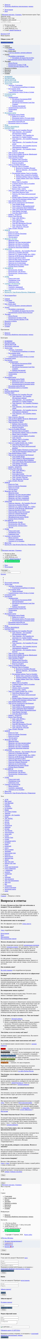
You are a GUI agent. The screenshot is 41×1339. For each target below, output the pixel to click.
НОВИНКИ (8, 76)
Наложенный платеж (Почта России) (20, 59)
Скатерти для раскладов (12, 283)
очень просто (26, 924)
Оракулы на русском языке (17, 263)
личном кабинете (23, 1084)
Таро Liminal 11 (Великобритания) (23, 206)
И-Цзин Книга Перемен (16, 266)
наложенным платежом (31, 945)
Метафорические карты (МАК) (18, 264)
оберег (7, 860)
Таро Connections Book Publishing (23, 207)
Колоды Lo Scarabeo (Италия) (25, 168)
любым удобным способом (13, 1171)
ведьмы (7, 829)
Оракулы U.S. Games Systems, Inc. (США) (21, 254)
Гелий (6, 817)
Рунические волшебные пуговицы (23, 87)
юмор (6, 891)
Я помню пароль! (6, 1302)
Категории (4, 570)
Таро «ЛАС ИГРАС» (19, 218)
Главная (7, 46)
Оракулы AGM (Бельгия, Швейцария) (20, 256)
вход (26, 1258)
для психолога (9, 832)
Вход (6, 11)
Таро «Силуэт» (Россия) (16, 152)
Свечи (10, 111)
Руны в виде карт (14, 278)
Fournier (7, 805)
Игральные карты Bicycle (16, 121)
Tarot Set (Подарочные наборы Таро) (24, 199)
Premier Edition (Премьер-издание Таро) (25, 197)
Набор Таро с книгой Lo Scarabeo (27, 175)
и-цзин (7, 839)
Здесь (2, 930)
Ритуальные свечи (14, 88)
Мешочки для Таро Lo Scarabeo (18, 244)
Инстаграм (4, 1111)
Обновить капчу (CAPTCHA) (10, 1330)
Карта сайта (28, 1234)
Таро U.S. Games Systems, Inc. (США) (20, 190)
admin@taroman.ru (15, 30)
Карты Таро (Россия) (15, 216)
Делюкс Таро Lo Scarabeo (20, 187)
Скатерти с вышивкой (15, 287)
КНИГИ (7, 230)
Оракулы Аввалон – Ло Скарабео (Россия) (22, 251)
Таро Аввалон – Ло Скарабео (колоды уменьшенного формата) (24, 146)
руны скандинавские (11, 867)
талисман (8, 877)
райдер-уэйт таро (10, 863)
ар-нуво (7, 823)
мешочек (7, 855)
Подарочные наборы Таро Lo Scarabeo (24, 173)
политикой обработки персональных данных (15, 1269)
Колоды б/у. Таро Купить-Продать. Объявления (20, 292)
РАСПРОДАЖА (10, 78)
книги (7, 848)
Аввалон (7, 813)
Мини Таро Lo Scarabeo (20, 182)
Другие (10, 275)
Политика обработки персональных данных (19, 6)
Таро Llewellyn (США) (15, 157)
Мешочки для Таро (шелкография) (19, 242)
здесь (2, 1102)
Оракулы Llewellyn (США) (17, 258)
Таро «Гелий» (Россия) (15, 228)
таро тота (8, 882)
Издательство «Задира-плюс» (17, 273)
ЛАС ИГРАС (9, 818)
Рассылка (8, 71)
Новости (7, 4)
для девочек (8, 830)
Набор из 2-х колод (18, 116)
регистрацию (25, 1280)
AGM (6, 799)
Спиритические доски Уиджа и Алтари (21, 92)
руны (6, 865)
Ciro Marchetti (9, 803)
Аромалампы (12, 109)
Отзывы (7, 73)
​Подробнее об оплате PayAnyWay (23, 58)
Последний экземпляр (12, 82)
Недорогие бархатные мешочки (18, 247)
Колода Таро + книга (19, 189)
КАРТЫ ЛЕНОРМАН (12, 126)
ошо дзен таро (9, 861)
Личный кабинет (16, 1019)
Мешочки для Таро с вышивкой (18, 245)
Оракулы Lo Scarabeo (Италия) (18, 252)
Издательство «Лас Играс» (17, 271)
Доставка (8, 61)
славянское (8, 873)
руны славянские (10, 868)
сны (6, 875)
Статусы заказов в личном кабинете (20, 52)
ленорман (8, 851)
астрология (8, 825)
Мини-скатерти (13, 285)
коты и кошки (9, 849)
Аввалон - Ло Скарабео (12, 815)
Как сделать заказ (10, 51)
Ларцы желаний (17, 90)
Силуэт (7, 820)
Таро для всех (16, 185)
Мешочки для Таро (11, 239)
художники (8, 886)
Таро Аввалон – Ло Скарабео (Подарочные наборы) (21, 132)
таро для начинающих (12, 880)
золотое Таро (9, 837)
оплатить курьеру (12, 947)
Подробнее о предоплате (16, 56)
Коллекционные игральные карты (23, 120)
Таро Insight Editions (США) (17, 201)
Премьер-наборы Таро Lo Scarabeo (27, 176)
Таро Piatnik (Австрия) (19, 211)
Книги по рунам (13, 235)
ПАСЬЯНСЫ (9, 268)
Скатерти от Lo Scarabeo (16, 289)
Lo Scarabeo (8, 808)
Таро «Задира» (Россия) (20, 225)
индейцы (7, 842)
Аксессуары (8, 83)
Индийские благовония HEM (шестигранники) (21, 100)
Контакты (8, 70)
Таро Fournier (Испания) (16, 156)
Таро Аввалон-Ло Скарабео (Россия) (20, 130)
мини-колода (9, 856)
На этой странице (6, 970)
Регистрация (9, 9)
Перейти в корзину (7, 42)
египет (7, 836)
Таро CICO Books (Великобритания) (24, 209)
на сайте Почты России (25, 1071)
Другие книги (13, 237)
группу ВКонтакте (26, 1109)
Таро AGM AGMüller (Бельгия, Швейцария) (22, 154)
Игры (6, 125)
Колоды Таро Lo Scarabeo (20, 166)
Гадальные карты (10, 94)
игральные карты (10, 841)
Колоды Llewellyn (18, 163)
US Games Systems (10, 811)
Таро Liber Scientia (18, 221)
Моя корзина (5, 937)
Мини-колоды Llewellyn (20, 161)
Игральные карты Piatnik (16, 114)
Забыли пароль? (6, 1289)
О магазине (8, 47)
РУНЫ (7, 276)
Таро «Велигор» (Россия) (20, 226)
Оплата (7, 54)
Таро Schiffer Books (18, 204)
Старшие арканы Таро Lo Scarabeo (23, 183)
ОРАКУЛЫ (8, 249)
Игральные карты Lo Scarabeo (18, 123)
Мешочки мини (13, 240)
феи (6, 884)
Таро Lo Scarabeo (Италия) (17, 164)
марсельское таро (10, 853)
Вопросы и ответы (11, 68)
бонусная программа (25, 1102)
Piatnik (7, 810)
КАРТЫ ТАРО (9, 128)
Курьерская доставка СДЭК (17, 65)
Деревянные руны (14, 280)
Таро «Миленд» (17, 220)
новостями (26, 1108)
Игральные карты (10, 113)
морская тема (9, 858)
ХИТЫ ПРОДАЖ (10, 80)
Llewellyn (8, 806)
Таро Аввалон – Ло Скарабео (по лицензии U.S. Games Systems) (23, 136)
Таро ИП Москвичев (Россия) (22, 223)
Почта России (12, 63)
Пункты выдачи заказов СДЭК (18, 66)
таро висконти (9, 879)
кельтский (8, 846)
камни (7, 844)
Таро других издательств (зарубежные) (21, 202)
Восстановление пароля (8, 938)
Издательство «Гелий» (15, 270)
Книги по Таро (13, 232)
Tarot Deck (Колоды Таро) (20, 192)
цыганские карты (10, 889)
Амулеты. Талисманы (15, 85)
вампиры (7, 827)
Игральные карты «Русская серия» (23, 118)
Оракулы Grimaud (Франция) (17, 261)
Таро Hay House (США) (20, 213)
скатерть (7, 872)
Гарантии (11, 49)
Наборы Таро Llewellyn (19, 159)
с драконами (9, 870)
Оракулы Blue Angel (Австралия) (19, 259)
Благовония (8, 95)
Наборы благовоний (18, 106)
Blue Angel (8, 801)
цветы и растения (10, 887)
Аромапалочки (13, 97)
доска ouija (8, 834)
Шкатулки (8, 290)
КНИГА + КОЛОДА (15, 214)
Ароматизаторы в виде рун (17, 107)
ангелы (7, 822)
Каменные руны (13, 282)
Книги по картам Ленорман (17, 233)
